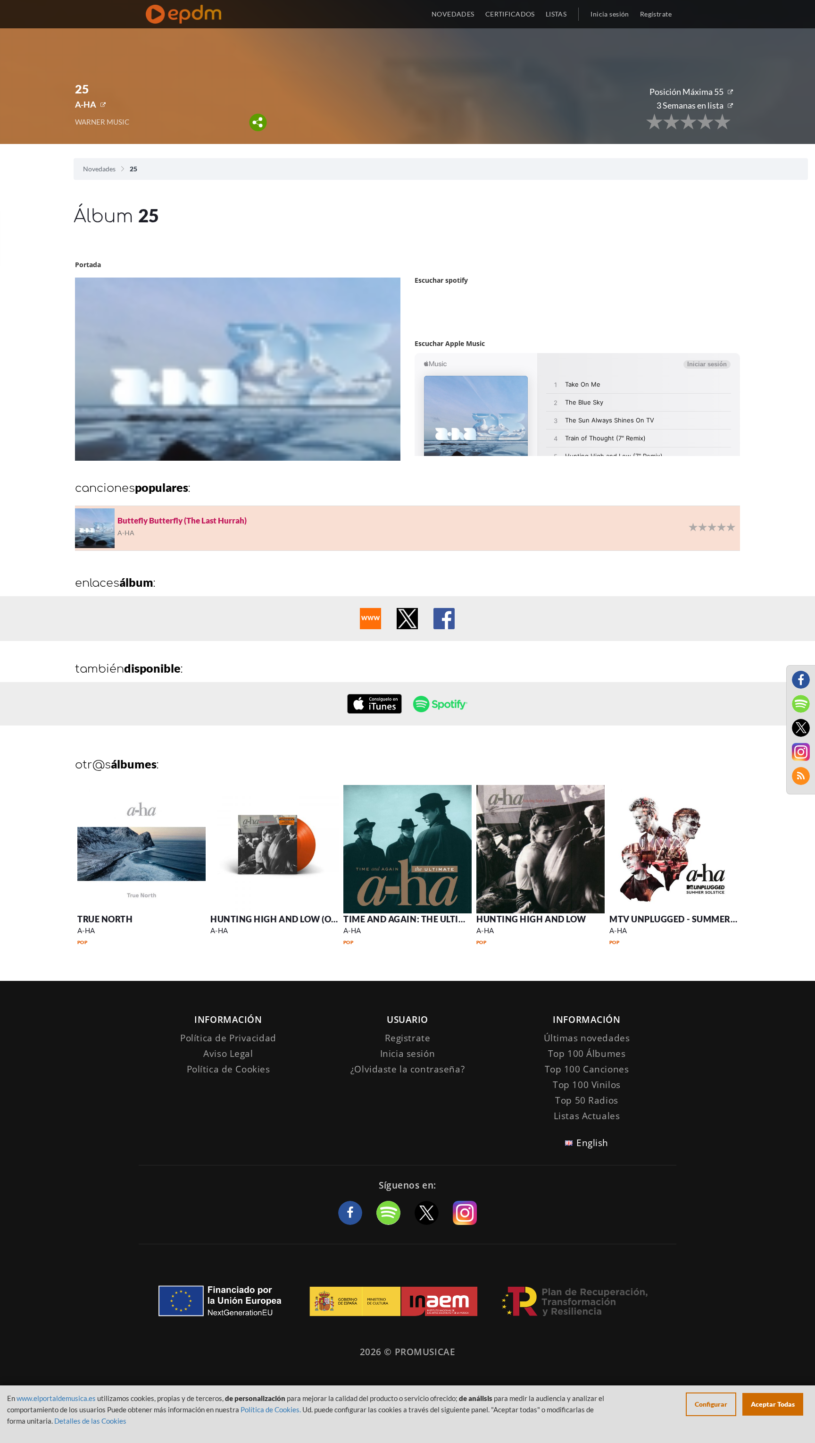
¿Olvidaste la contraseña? (407, 1069)
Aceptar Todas (773, 1404)
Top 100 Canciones (587, 1069)
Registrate (408, 1038)
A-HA (85, 104)
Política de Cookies (228, 1069)
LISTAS (556, 14)
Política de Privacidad (228, 1038)
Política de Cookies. (271, 1409)
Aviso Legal (228, 1053)
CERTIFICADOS (510, 14)
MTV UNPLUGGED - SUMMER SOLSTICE (691, 919)
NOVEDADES (453, 14)
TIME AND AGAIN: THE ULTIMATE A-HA (425, 919)
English (592, 1143)
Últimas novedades (587, 1038)
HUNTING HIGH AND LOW (531, 919)
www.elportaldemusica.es (56, 1398)
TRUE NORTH (105, 919)
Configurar (711, 1404)
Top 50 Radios (586, 1100)
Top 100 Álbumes (587, 1053)
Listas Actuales (587, 1116)
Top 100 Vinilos (587, 1085)
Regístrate (656, 14)
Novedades (99, 169)
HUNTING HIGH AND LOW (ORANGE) (287, 919)
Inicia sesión (609, 14)
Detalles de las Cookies (90, 1421)
